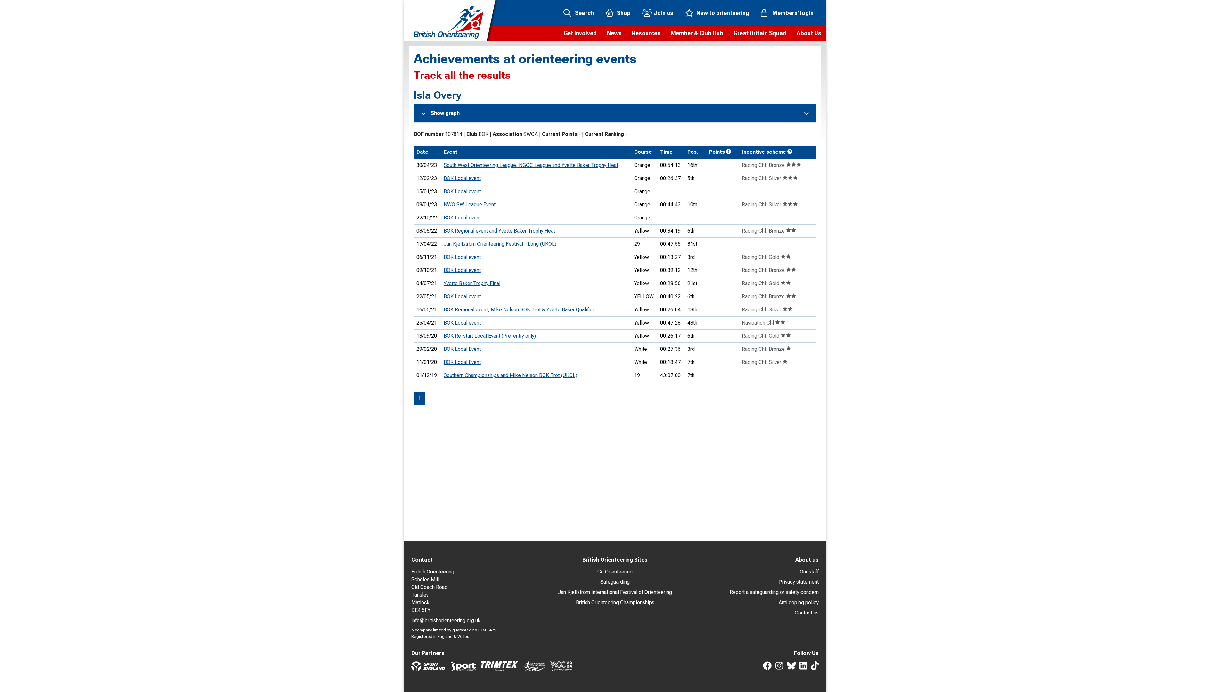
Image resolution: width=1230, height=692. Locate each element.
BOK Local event (462, 178)
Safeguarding (615, 582)
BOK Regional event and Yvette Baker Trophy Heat (499, 231)
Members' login (793, 13)
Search (584, 13)
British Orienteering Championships (615, 602)
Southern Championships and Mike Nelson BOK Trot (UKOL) (510, 375)
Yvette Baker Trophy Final (472, 283)
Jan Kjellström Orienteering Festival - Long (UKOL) (500, 244)
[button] (580, 33)
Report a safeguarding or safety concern (774, 592)
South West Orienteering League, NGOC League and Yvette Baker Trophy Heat (531, 165)
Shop (624, 13)
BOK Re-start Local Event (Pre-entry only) (490, 336)
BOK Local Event (462, 349)
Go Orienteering (615, 572)
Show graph (445, 113)
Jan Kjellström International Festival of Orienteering (615, 592)
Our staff (809, 572)
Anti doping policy (799, 602)
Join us (663, 13)
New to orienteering (722, 13)
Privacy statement (799, 582)
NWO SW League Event (470, 205)
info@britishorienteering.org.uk (445, 620)
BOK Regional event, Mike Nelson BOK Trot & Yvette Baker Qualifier (519, 310)
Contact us (807, 613)
